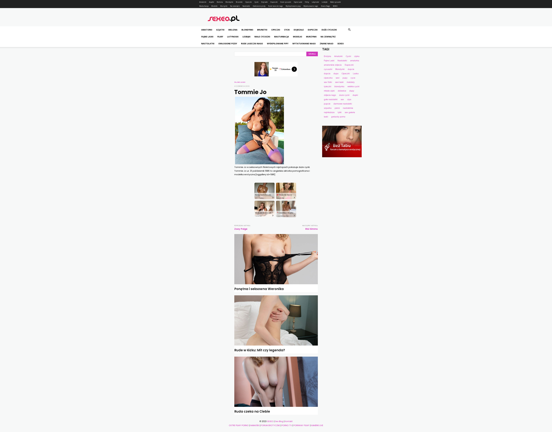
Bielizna (220, 2)
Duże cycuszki (285, 2)
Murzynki (223, 6)
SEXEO (335, 6)
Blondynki (229, 2)
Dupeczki (274, 2)
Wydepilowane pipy (293, 6)
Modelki (214, 6)
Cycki (256, 2)
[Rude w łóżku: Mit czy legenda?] (276, 320)
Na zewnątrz (235, 6)
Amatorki (202, 2)
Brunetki (239, 2)
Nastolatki (246, 6)
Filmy (307, 2)
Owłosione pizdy (259, 6)
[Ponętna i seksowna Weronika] (276, 259)
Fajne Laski (298, 2)
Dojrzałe (264, 2)
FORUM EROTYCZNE (270, 425)
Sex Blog (279, 421)
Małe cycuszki (335, 2)
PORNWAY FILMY (301, 425)
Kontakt (289, 421)
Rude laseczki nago (275, 6)
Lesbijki (324, 2)
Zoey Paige (240, 229)
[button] (349, 30)
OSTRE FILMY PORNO (239, 425)
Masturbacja (204, 6)
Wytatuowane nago (310, 6)
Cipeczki (248, 2)
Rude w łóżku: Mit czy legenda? (259, 350)
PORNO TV (287, 425)
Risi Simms (311, 229)
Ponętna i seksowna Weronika (259, 289)
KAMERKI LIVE (317, 425)
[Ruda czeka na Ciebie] (276, 382)
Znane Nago (325, 6)
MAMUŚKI (254, 425)
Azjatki (211, 2)
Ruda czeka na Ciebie (252, 411)
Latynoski (315, 2)
